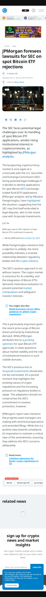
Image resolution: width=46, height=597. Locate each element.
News (14, 46)
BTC (23, 188)
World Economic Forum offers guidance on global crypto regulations (24, 312)
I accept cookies (11, 585)
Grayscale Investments (15, 371)
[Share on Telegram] (20, 120)
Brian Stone (19, 82)
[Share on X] (11, 120)
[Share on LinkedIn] (15, 120)
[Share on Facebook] (6, 120)
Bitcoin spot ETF (23, 483)
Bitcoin (9, 483)
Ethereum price (32, 18)
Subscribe (37, 567)
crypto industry (29, 260)
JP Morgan (38, 483)
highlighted (33, 200)
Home (7, 46)
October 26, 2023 (32, 238)
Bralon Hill (13, 73)
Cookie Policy (10, 580)
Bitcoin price (11, 18)
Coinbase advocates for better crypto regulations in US (23, 461)
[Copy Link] (25, 120)
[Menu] (41, 10)
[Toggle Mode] (33, 10)
